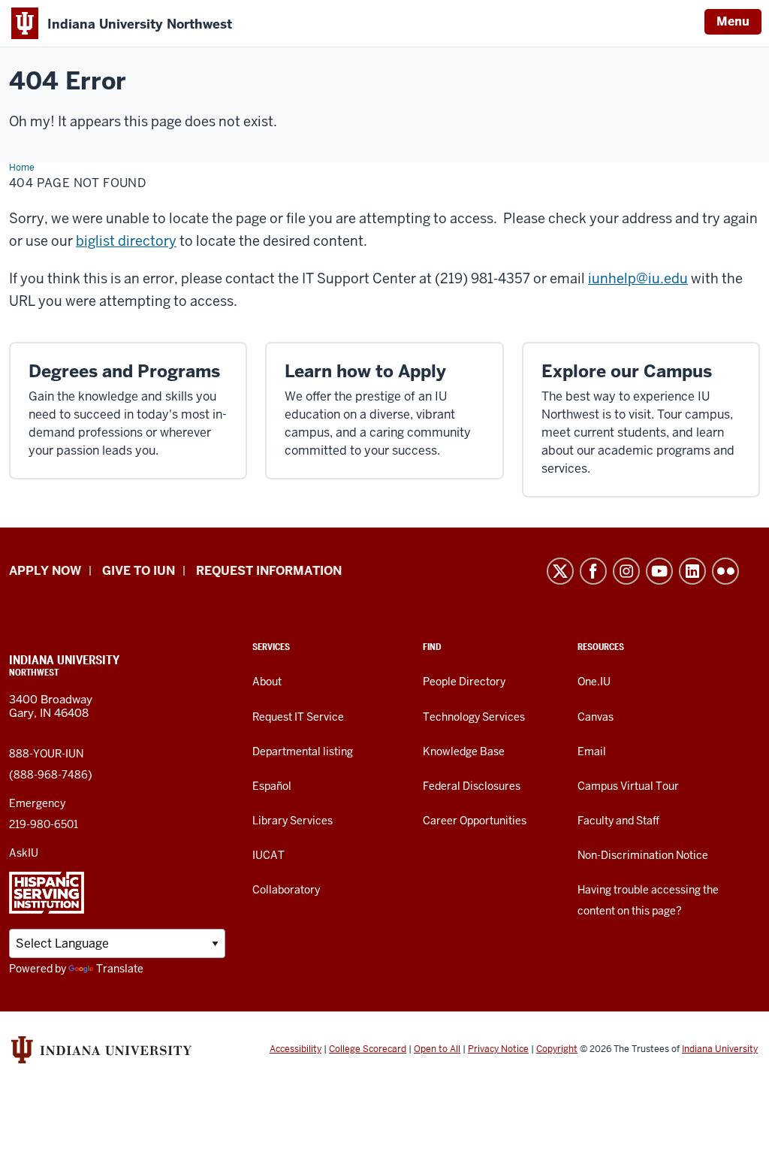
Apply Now (45, 571)
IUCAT (268, 855)
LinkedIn (692, 571)
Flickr (725, 571)
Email (592, 751)
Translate (119, 968)
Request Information (269, 571)
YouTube (659, 571)
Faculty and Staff (618, 820)
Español (271, 786)
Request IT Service (298, 717)
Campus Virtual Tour (628, 786)
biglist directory (126, 240)
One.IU (594, 681)
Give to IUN (138, 571)
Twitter (560, 571)
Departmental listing (302, 751)
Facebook (593, 571)
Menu (732, 21)
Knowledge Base (464, 751)
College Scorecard (367, 1049)
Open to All (437, 1049)
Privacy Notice (498, 1049)
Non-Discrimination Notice (643, 855)
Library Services (292, 820)
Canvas (596, 717)
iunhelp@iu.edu (638, 278)
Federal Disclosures (471, 786)
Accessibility (295, 1049)
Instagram (626, 571)
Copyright (557, 1049)
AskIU (23, 853)
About (267, 681)
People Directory (464, 681)
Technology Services (474, 717)
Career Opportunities (474, 820)
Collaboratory (286, 889)
